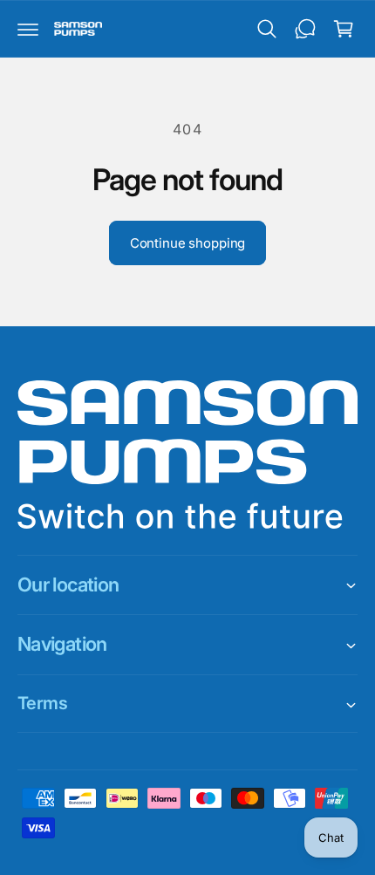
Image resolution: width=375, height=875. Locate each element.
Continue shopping (187, 243)
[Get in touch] (305, 29)
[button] (28, 29)
